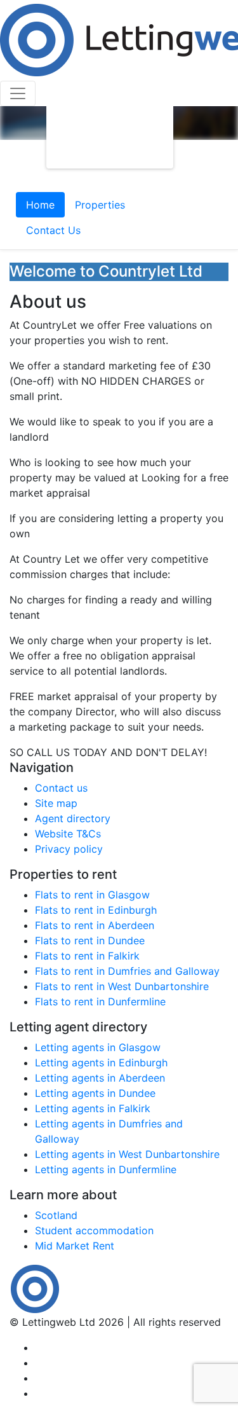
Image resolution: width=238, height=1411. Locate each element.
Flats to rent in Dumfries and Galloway (127, 971)
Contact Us (53, 230)
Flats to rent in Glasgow (92, 894)
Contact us (61, 787)
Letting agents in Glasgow (98, 1047)
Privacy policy (69, 849)
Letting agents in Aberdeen (100, 1077)
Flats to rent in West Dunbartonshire (122, 986)
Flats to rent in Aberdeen (94, 925)
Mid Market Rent (74, 1245)
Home (40, 204)
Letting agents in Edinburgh (101, 1062)
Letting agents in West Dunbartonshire (127, 1154)
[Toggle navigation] (18, 93)
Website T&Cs (68, 833)
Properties (100, 204)
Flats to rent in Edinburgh (96, 910)
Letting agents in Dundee (95, 1093)
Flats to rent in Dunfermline (100, 1001)
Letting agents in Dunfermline (105, 1169)
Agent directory (72, 818)
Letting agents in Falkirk (92, 1108)
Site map (56, 803)
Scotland (56, 1215)
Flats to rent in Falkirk (87, 955)
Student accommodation (94, 1230)
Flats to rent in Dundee (90, 940)
